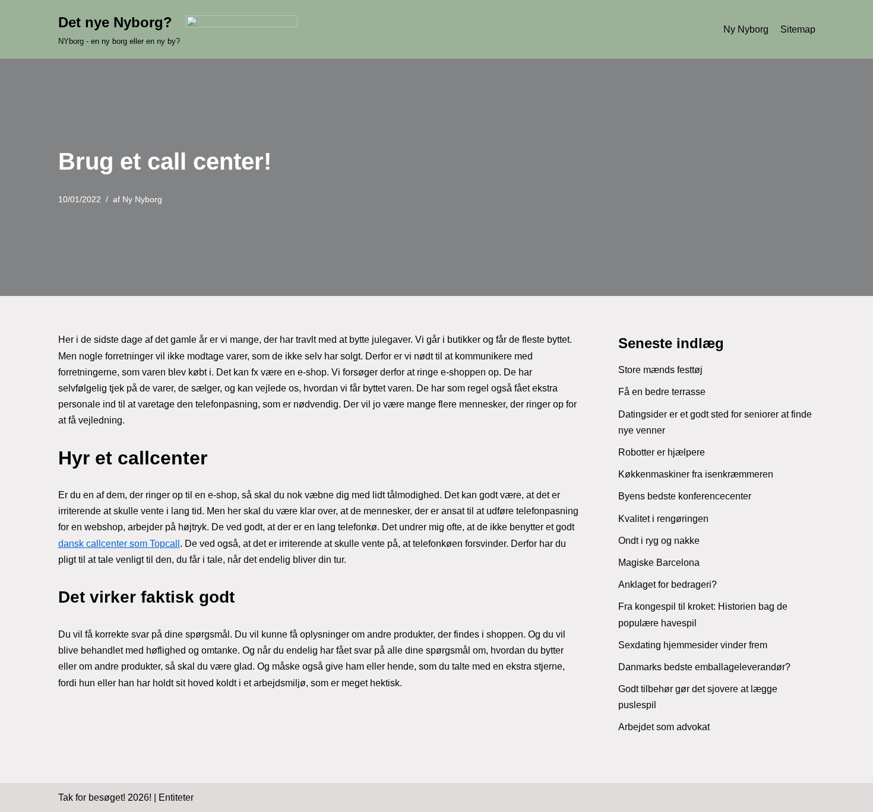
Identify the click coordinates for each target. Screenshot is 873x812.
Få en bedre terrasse (662, 392)
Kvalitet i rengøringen (663, 519)
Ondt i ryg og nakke (659, 541)
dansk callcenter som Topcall (119, 544)
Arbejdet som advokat (664, 727)
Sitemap (797, 29)
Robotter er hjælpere (661, 452)
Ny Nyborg (745, 29)
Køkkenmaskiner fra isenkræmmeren (695, 474)
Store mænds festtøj (660, 370)
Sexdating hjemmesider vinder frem (692, 645)
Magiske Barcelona (659, 563)
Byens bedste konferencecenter (684, 496)
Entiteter (176, 797)
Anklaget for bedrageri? (667, 584)
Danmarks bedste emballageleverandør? (704, 667)
